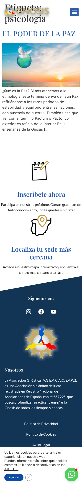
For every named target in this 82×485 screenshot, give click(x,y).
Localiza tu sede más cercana (41, 253)
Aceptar (14, 477)
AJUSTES (11, 469)
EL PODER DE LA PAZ (38, 33)
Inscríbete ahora (41, 194)
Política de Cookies (41, 434)
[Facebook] (41, 311)
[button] (74, 12)
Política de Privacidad (41, 423)
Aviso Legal (41, 444)
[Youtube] (53, 311)
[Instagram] (28, 311)
